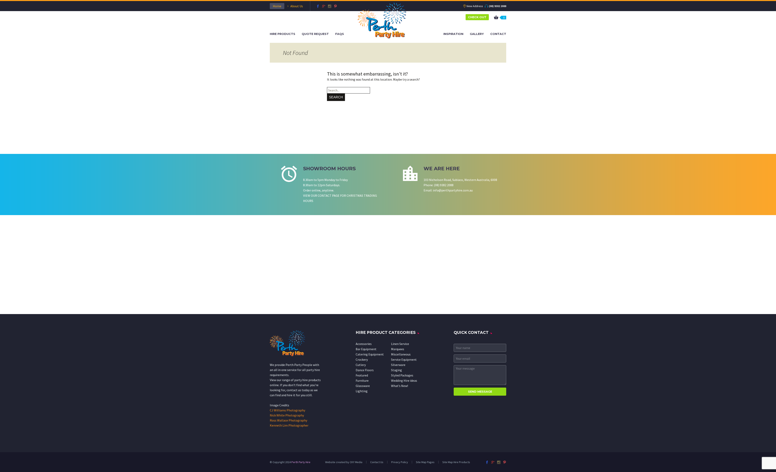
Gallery (477, 34)
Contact (498, 34)
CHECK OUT (477, 17)
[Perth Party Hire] (382, 20)
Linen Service (400, 344)
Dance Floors (365, 370)
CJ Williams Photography (287, 410)
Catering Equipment (370, 354)
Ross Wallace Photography (288, 420)
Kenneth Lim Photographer (289, 425)
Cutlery (361, 365)
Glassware (363, 386)
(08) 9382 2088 (497, 6)
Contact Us (376, 462)
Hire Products (282, 34)
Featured (362, 375)
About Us (296, 6)
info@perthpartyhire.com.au (453, 190)
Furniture (362, 380)
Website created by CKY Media (343, 462)
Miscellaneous (401, 354)
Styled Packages (402, 375)
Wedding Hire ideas (404, 380)
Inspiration (453, 34)
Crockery (362, 359)
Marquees (397, 349)
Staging (396, 370)
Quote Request (315, 34)
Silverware (398, 365)
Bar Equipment (366, 349)
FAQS (339, 34)
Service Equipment (404, 359)
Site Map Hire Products (456, 462)
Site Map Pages (425, 462)
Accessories (364, 344)
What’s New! (399, 386)
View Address (474, 6)
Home (277, 6)
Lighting (362, 391)
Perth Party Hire (300, 462)
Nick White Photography (287, 415)
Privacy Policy (399, 462)
